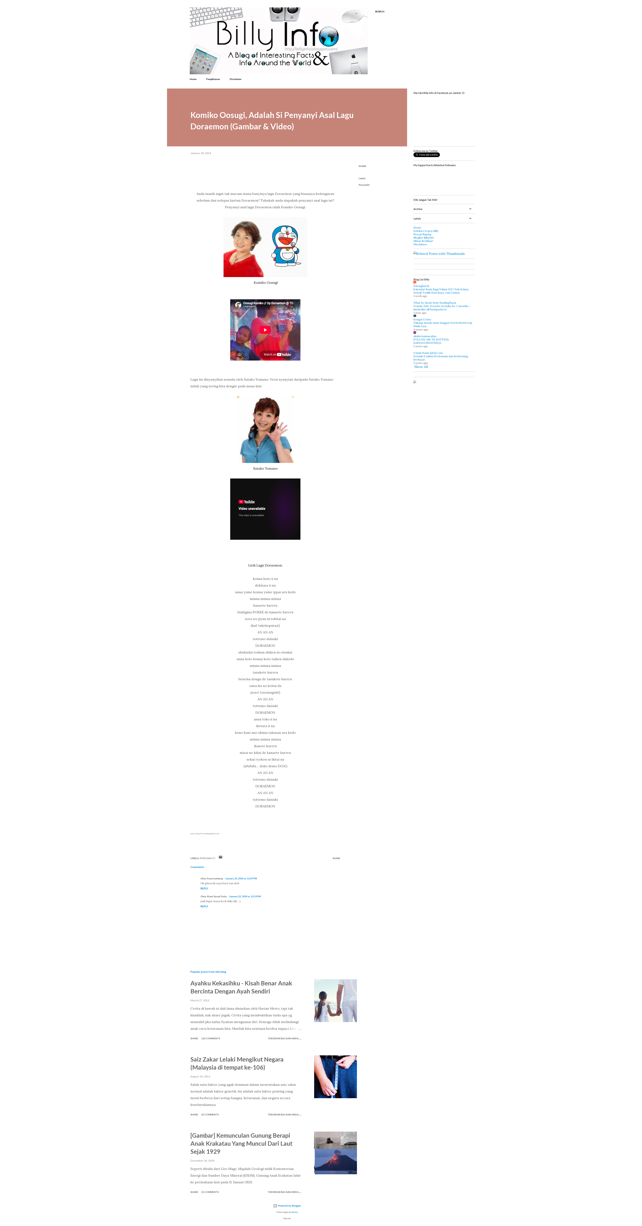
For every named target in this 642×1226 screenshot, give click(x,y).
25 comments (210, 1192)
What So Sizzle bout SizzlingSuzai (434, 302)
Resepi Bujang (422, 234)
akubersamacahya (424, 336)
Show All (421, 367)
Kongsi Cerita (422, 319)
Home (193, 79)
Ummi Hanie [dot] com (428, 353)
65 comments (210, 1114)
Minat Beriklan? (423, 241)
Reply (204, 888)
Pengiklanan (213, 79)
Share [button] (362, 166)
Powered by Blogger (289, 1205)
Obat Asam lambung (211, 878)
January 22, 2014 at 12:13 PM (245, 896)
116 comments (210, 1038)
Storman (294, 1212)
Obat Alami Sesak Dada (213, 896)
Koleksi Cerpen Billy (425, 231)
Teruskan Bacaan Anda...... (284, 1038)
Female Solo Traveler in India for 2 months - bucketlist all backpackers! (441, 307)
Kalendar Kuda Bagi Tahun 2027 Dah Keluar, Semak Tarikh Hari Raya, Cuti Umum (441, 291)
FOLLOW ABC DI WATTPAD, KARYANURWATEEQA (431, 341)
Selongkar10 (421, 286)
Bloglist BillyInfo (423, 237)
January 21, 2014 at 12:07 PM (241, 878)
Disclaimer (236, 79)
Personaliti (364, 184)
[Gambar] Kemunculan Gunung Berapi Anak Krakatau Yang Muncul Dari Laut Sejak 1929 (241, 1143)
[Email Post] (221, 858)
